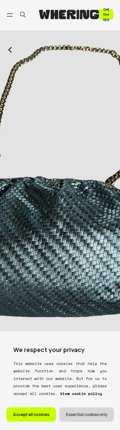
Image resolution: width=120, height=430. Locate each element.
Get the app (106, 14)
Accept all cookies (31, 414)
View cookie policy (80, 393)
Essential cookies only (86, 414)
